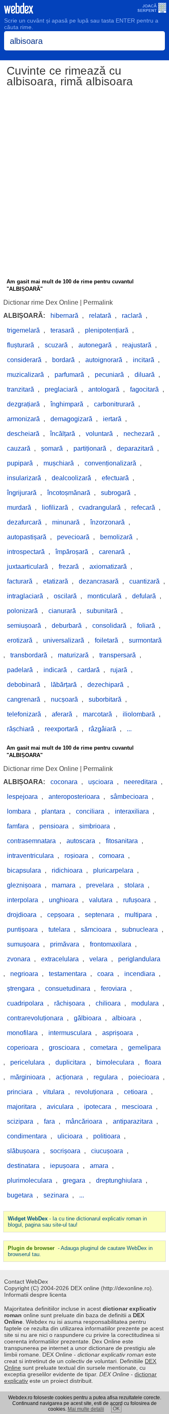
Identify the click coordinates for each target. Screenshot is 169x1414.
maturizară (73, 655)
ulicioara (69, 1136)
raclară (132, 315)
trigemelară (23, 330)
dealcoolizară (71, 477)
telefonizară (24, 714)
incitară (143, 359)
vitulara (53, 1091)
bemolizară (116, 537)
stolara (134, 885)
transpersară (117, 655)
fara (49, 1121)
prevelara (100, 885)
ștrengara (20, 988)
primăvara (64, 944)
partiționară (89, 448)
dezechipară (105, 684)
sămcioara (96, 929)
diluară (145, 374)
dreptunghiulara (119, 1180)
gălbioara (87, 1018)
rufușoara (137, 899)
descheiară (23, 433)
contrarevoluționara (35, 1018)
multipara (138, 914)
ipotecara (97, 1106)
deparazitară (135, 448)
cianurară (62, 610)
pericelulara (27, 1062)
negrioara (24, 973)
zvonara (18, 959)
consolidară (109, 625)
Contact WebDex (26, 1281)
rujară (118, 669)
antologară (103, 389)
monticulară (104, 596)
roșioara (76, 855)
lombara (19, 811)
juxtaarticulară (27, 566)
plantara (53, 811)
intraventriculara (30, 855)
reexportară (61, 728)
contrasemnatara (31, 840)
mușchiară (58, 463)
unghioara (63, 899)
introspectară (26, 551)
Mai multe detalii (86, 1409)
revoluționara (94, 1091)
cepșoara (60, 914)
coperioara (22, 1047)
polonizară (22, 610)
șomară (52, 448)
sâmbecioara (129, 796)
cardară (89, 669)
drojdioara (22, 914)
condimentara (27, 1136)
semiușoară (24, 625)
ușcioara (100, 781)
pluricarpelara (113, 870)
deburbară (67, 625)
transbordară (28, 655)
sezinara (56, 1195)
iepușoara (64, 1165)
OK (116, 1409)
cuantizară (144, 581)
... (129, 728)
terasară (62, 330)
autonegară (95, 345)
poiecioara (143, 1077)
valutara (100, 899)
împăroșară (71, 551)
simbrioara (94, 826)
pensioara (54, 826)
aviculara (60, 1106)
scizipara (20, 1121)
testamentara (68, 973)
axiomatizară (108, 566)
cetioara (135, 1091)
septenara (99, 914)
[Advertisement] (84, 184)
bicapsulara (24, 870)
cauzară (18, 448)
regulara (106, 1077)
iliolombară (139, 714)
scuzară (56, 345)
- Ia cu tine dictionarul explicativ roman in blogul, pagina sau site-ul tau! (77, 1222)
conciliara (90, 811)
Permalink (98, 302)
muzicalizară (25, 374)
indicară (55, 669)
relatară (100, 315)
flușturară (20, 345)
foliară (146, 625)
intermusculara (69, 1032)
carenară (112, 551)
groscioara (64, 1047)
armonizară (23, 418)
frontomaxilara (110, 944)
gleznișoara (24, 885)
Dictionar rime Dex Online (40, 302)
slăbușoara (23, 1150)
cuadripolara (25, 1003)
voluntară (99, 433)
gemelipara (144, 1047)
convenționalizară (110, 463)
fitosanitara (122, 840)
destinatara (23, 1165)
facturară (19, 581)
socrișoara (65, 1150)
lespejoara (22, 796)
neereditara (140, 781)
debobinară (23, 684)
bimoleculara (115, 1062)
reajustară (136, 345)
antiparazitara (133, 1121)
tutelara (59, 929)
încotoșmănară (68, 492)
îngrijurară (22, 492)
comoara (111, 855)
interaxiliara (132, 811)
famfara (18, 826)
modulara (145, 1003)
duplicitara (70, 1062)
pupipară (20, 463)
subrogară (115, 492)
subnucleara (140, 929)
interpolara (22, 899)
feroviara (113, 988)
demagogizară (71, 418)
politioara (106, 1136)
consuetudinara (67, 988)
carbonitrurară (114, 404)
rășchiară (20, 728)
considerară (24, 359)
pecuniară (109, 374)
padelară (20, 669)
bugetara (20, 1195)
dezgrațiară (23, 404)
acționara (69, 1077)
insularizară (24, 477)
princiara (19, 1091)
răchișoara (69, 1003)
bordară (63, 359)
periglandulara (139, 959)
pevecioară (73, 537)
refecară (143, 507)
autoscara (80, 840)
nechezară (138, 433)
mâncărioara (84, 1121)
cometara (103, 1047)
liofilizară (55, 507)
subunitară (102, 610)
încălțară (62, 433)
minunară (66, 522)
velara (98, 959)
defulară (144, 596)
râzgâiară (102, 728)
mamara (63, 885)
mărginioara (27, 1077)
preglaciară (61, 389)
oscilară (65, 596)
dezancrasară (99, 581)
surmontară (145, 640)
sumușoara (23, 944)
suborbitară (105, 699)
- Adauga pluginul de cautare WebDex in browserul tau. (80, 1251)
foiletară (106, 640)
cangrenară (23, 699)
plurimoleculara (29, 1180)
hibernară (64, 315)
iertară (112, 418)
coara (105, 973)
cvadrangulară (100, 507)
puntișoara (22, 929)
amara (99, 1165)
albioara (124, 1018)
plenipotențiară (106, 330)
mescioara (137, 1106)
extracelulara (60, 959)
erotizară (19, 640)
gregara (74, 1180)
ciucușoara (107, 1150)
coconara (64, 781)
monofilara (22, 1032)
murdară (19, 507)
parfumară (69, 374)
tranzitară (20, 389)
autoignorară (103, 359)
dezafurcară (24, 522)
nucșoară (64, 699)
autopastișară (26, 537)
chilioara (108, 1003)
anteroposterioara (74, 796)
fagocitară (144, 389)
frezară (69, 566)
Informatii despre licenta (35, 1294)
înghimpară (66, 404)
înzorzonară (107, 522)
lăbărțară (64, 684)
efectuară (115, 477)
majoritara (21, 1106)
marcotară (97, 714)
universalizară (63, 640)
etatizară (55, 581)
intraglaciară (25, 596)
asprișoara (117, 1032)
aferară (62, 714)
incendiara (139, 973)
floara (153, 1062)
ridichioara (67, 870)
